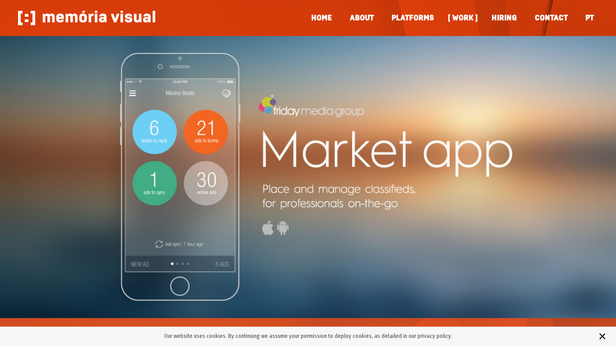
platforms (412, 18)
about (361, 18)
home (321, 18)
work (462, 18)
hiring (504, 18)
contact (551, 18)
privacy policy (434, 335)
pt (589, 18)
